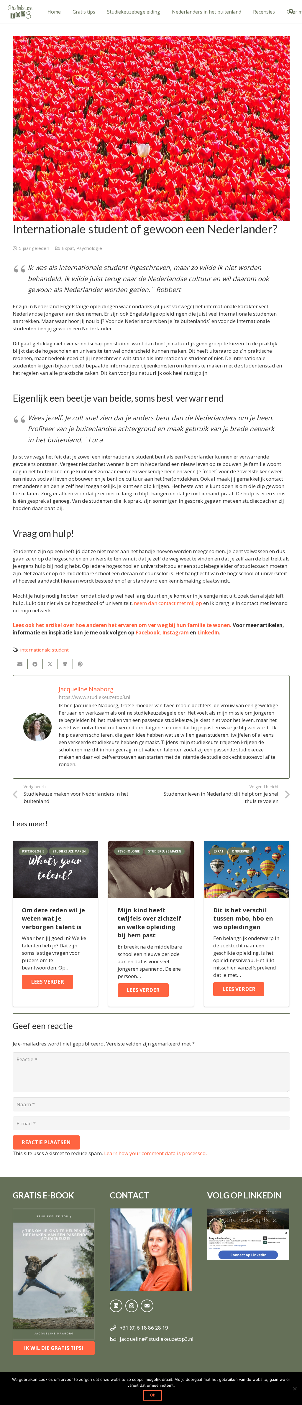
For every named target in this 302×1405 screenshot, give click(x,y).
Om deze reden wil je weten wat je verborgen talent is (53, 918)
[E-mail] (20, 664)
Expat (68, 248)
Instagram (175, 632)
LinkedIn (208, 632)
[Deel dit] (35, 664)
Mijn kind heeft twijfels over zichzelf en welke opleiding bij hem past (149, 922)
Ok (152, 1395)
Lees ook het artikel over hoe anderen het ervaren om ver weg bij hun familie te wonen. (122, 625)
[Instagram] (131, 1306)
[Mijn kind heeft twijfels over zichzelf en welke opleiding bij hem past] (151, 844)
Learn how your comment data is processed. (155, 1153)
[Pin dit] (80, 664)
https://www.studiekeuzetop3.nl (94, 697)
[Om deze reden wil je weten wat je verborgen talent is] (55, 844)
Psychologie (89, 248)
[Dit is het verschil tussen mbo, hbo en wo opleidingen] (246, 844)
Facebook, (148, 632)
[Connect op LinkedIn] (248, 1234)
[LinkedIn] (116, 1306)
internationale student (44, 650)
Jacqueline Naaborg (86, 689)
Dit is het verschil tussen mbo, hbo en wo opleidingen (243, 918)
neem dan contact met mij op (168, 603)
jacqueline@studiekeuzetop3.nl (156, 1338)
